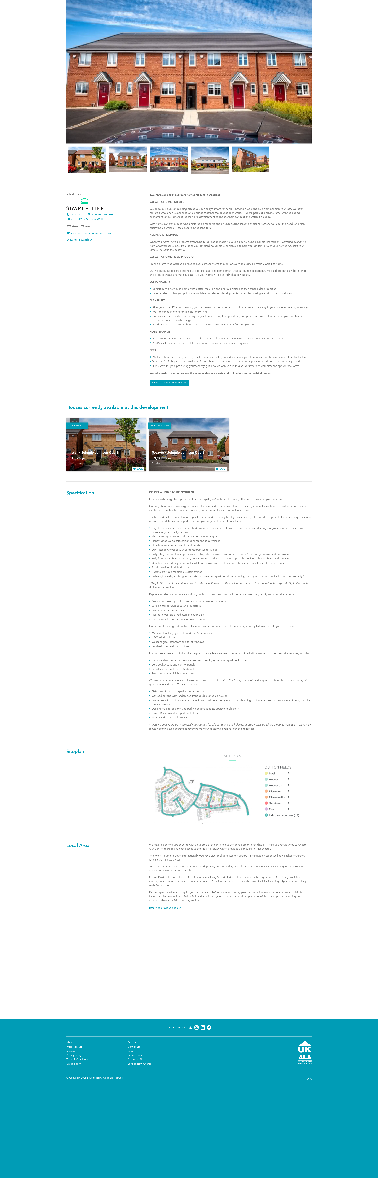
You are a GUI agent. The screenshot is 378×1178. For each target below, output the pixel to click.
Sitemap (70, 1092)
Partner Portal (135, 1096)
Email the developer (102, 256)
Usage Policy (73, 1105)
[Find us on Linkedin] (203, 1068)
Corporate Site (136, 1101)
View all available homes (169, 424)
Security (132, 1092)
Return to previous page (163, 949)
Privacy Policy (74, 1096)
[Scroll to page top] (309, 1120)
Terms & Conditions (77, 1101)
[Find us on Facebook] (209, 1068)
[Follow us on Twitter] (191, 1068)
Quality (132, 1084)
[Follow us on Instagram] (197, 1068)
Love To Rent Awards (139, 1105)
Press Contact (74, 1088)
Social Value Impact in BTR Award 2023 (91, 275)
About (69, 1084)
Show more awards (77, 281)
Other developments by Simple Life (89, 260)
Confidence (134, 1088)
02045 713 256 (77, 256)
